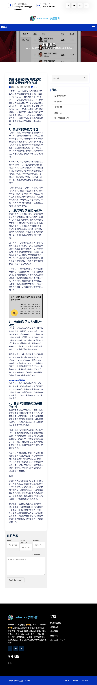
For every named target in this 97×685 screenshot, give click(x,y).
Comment (37, 555)
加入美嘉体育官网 (62, 118)
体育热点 (58, 101)
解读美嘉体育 (60, 96)
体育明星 (58, 107)
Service (75, 681)
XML (9, 663)
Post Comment (15, 580)
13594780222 (49, 7)
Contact (84, 681)
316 (35, 87)
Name (9, 540)
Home (27, 48)
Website (36, 540)
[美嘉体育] (48, 18)
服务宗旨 (58, 113)
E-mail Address (23, 541)
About (66, 681)
